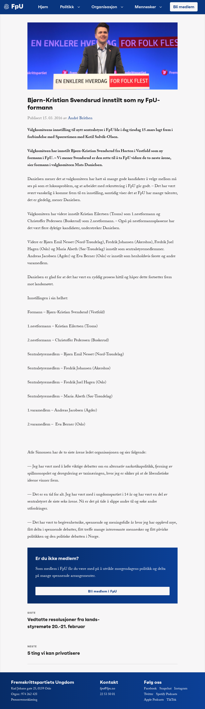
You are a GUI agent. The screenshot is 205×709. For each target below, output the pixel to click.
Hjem (43, 6)
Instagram (180, 689)
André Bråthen (80, 118)
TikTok (171, 700)
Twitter (148, 694)
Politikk (67, 6)
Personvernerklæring (24, 700)
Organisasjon (104, 6)
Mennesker (145, 6)
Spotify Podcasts (166, 694)
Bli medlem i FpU (102, 591)
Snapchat (165, 689)
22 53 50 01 (107, 694)
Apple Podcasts (154, 700)
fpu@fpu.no (107, 689)
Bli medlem (183, 6)
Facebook (150, 689)
